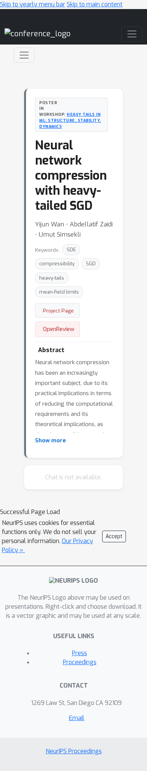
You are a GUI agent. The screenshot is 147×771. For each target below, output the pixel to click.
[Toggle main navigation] (131, 34)
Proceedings (79, 662)
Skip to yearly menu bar (32, 4)
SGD (91, 263)
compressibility (57, 263)
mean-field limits (59, 292)
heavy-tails (51, 278)
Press (79, 653)
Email (76, 718)
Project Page (58, 310)
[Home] (37, 33)
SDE (71, 249)
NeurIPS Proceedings (74, 751)
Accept (114, 536)
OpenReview (58, 329)
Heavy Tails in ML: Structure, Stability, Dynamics (70, 120)
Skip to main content (94, 4)
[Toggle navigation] (24, 55)
